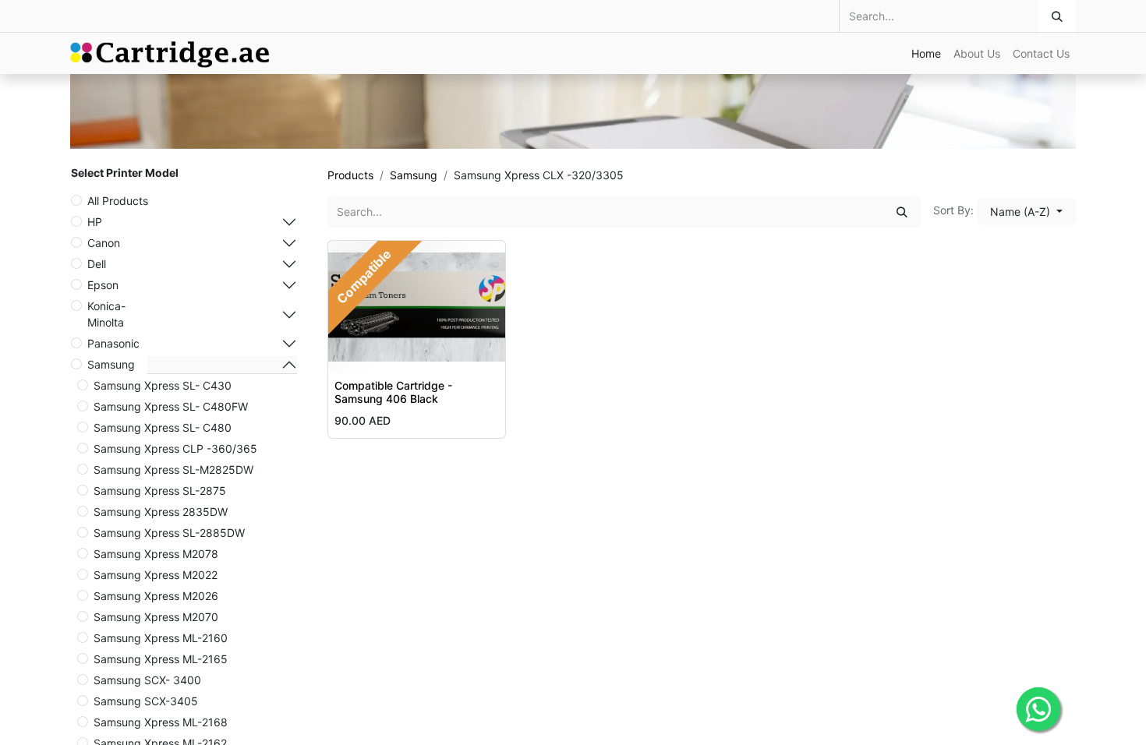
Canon (103, 242)
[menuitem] (926, 53)
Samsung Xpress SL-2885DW (169, 532)
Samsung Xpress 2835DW (161, 511)
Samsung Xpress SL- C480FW (171, 406)
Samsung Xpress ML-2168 (161, 722)
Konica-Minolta (106, 314)
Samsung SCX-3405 (146, 701)
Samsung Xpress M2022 (156, 574)
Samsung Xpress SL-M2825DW (173, 469)
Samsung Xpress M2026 (156, 595)
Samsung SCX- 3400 (147, 680)
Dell (96, 263)
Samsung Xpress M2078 (156, 553)
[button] (1026, 211)
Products (350, 175)
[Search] (1057, 16)
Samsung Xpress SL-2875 (160, 490)
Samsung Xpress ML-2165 (161, 659)
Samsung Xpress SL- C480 (163, 427)
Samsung (111, 364)
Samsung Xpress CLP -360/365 (175, 448)
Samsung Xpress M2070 (156, 616)
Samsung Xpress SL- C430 (163, 385)
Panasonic (113, 343)
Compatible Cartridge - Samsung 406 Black (393, 392)
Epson (102, 284)
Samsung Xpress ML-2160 (161, 637)
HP (94, 221)
